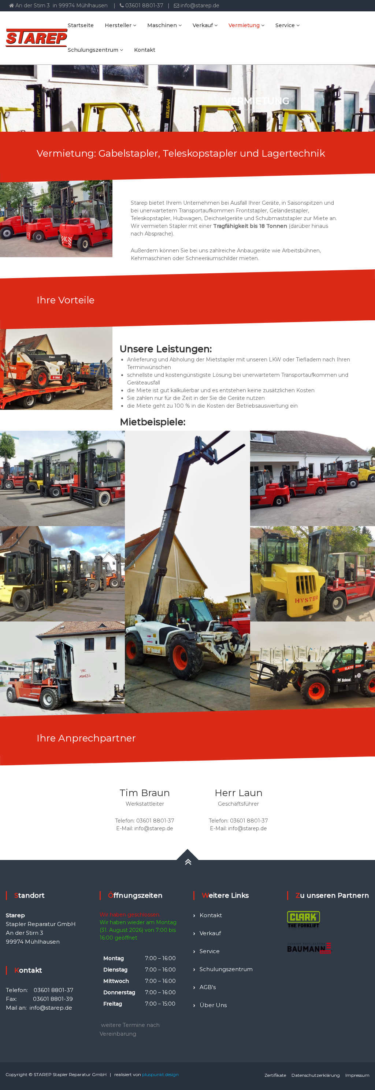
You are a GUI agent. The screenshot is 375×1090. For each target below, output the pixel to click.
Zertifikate (275, 1075)
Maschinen (162, 25)
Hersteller (118, 25)
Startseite (81, 25)
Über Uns (213, 1005)
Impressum (357, 1075)
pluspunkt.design (160, 1074)
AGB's (208, 987)
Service (285, 25)
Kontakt (144, 50)
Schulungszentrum (93, 50)
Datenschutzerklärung (316, 1075)
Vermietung (244, 25)
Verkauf (203, 25)
